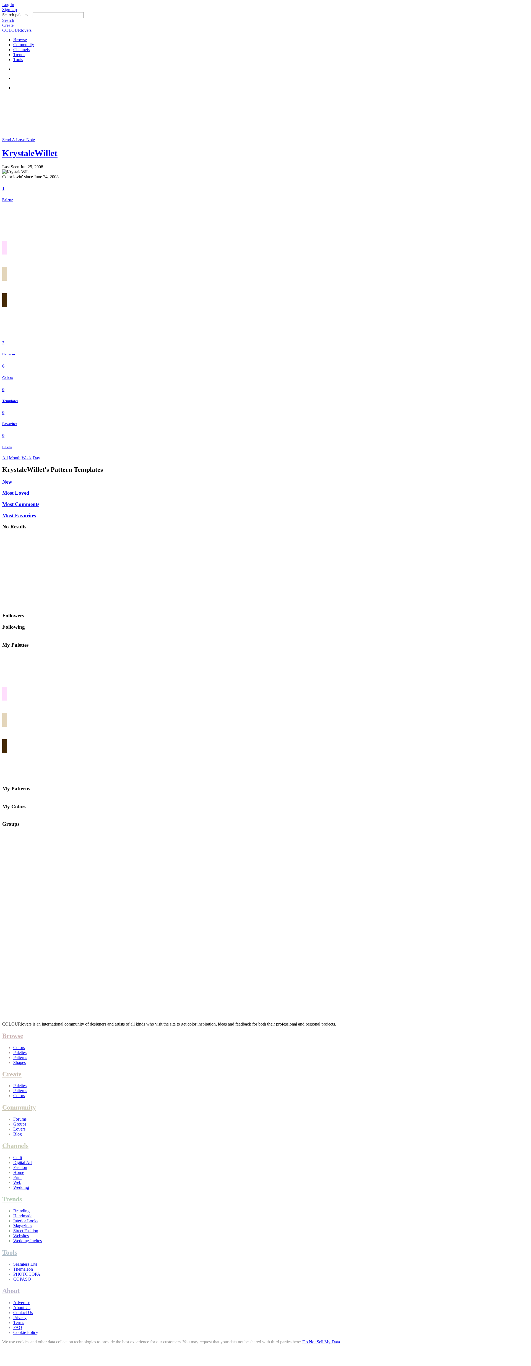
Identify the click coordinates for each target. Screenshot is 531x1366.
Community (23, 44)
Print (17, 1177)
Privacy (20, 1317)
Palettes (20, 1052)
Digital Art (22, 1162)
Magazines (22, 1225)
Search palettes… (17, 14)
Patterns (8, 354)
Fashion (20, 1167)
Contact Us (23, 1312)
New (7, 482)
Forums (20, 1119)
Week (27, 457)
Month (14, 457)
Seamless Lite (25, 1264)
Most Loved (15, 493)
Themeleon (23, 1269)
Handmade (22, 1215)
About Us (21, 1307)
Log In (8, 4)
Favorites (9, 424)
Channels (21, 49)
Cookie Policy (25, 1332)
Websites (21, 1235)
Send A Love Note (18, 139)
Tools (18, 59)
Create (8, 25)
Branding (21, 1210)
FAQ (17, 1327)
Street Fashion (25, 1230)
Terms (18, 1322)
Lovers (19, 1129)
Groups (19, 1124)
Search (8, 20)
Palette (7, 200)
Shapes (19, 1062)
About (11, 1290)
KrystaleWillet (30, 153)
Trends (19, 54)
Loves (7, 447)
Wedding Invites (27, 1240)
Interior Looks (25, 1220)
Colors (7, 378)
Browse (20, 39)
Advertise (21, 1302)
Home (18, 1172)
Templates (10, 401)
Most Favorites (19, 515)
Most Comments (20, 504)
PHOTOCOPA (26, 1274)
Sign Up (9, 9)
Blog (17, 1134)
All (5, 457)
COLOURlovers (17, 30)
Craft (17, 1157)
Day (36, 457)
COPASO (22, 1279)
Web (17, 1182)
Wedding (21, 1187)
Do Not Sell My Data (321, 1341)
